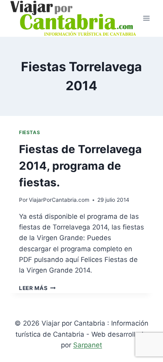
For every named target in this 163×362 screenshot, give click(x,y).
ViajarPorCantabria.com (59, 200)
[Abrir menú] (146, 18)
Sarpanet (87, 345)
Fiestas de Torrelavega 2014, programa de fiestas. (80, 165)
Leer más (37, 288)
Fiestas (29, 132)
